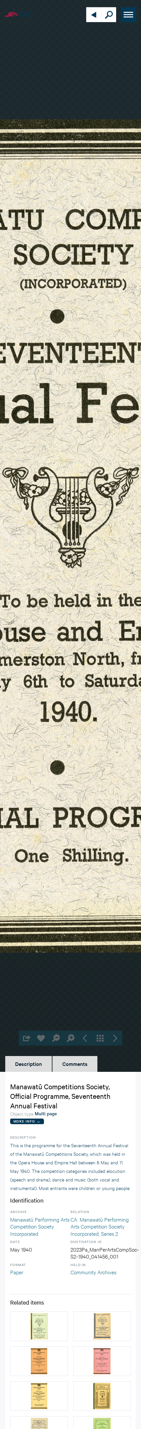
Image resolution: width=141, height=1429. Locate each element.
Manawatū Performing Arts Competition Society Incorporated (40, 1226)
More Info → (27, 1121)
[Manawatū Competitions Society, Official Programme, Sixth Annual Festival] (102, 1396)
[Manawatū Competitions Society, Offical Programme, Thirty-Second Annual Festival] (39, 1326)
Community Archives (93, 1271)
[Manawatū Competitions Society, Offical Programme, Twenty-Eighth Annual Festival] (39, 1361)
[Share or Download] (26, 1038)
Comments (75, 1063)
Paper (16, 1271)
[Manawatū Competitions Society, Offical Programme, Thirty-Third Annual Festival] (102, 1326)
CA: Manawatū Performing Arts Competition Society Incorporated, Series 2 (99, 1226)
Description (28, 1063)
